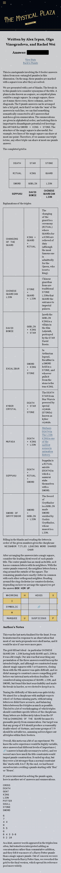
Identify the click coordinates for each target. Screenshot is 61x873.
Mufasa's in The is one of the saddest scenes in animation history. (48, 442)
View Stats (30, 60)
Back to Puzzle (30, 63)
